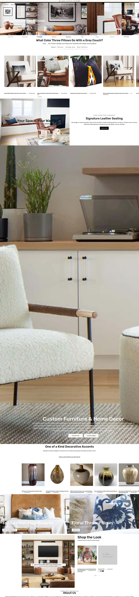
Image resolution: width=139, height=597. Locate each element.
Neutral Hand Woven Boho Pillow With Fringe (47, 93)
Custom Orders (91, 435)
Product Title (101, 569)
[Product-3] (48, 561)
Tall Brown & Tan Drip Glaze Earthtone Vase (32, 491)
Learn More (104, 128)
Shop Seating (75, 435)
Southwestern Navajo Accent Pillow (78, 93)
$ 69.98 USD (100, 492)
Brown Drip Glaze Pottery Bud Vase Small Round (105, 491)
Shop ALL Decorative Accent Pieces (69, 457)
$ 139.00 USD (32, 93)
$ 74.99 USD (89, 492)
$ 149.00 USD (93, 93)
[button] (6, 4)
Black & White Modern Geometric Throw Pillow (15, 93)
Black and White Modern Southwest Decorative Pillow (115, 93)
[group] (69, 1)
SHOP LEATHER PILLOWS (24, 28)
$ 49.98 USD (56, 492)
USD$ (122, 4)
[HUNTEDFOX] (69, 4)
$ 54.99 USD (27, 492)
